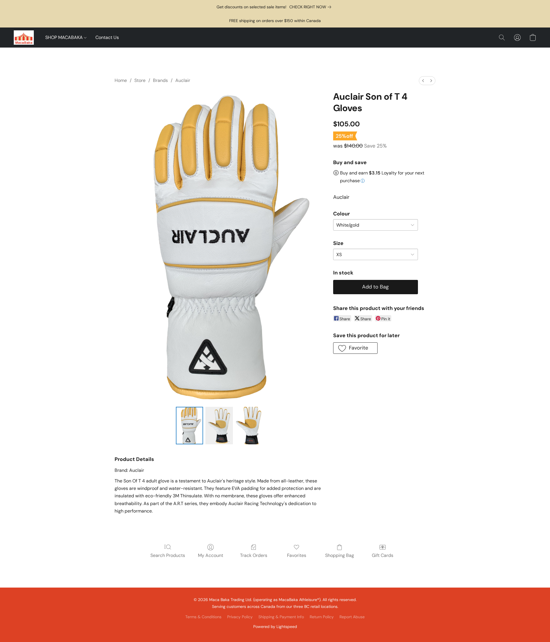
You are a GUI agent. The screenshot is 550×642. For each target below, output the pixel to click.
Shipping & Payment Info (281, 616)
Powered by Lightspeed (275, 626)
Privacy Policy (240, 616)
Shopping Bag (339, 555)
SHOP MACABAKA (64, 37)
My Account (210, 555)
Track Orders (253, 555)
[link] (311, 6)
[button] (24, 37)
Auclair (182, 80)
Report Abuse (352, 616)
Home (121, 80)
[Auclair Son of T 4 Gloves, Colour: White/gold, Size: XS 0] (189, 425)
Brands (160, 80)
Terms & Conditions (203, 616)
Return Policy (322, 616)
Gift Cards (382, 555)
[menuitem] (423, 80)
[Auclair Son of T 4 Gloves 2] (249, 425)
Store (140, 80)
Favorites (296, 555)
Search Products (167, 555)
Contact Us (107, 37)
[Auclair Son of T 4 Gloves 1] (219, 425)
